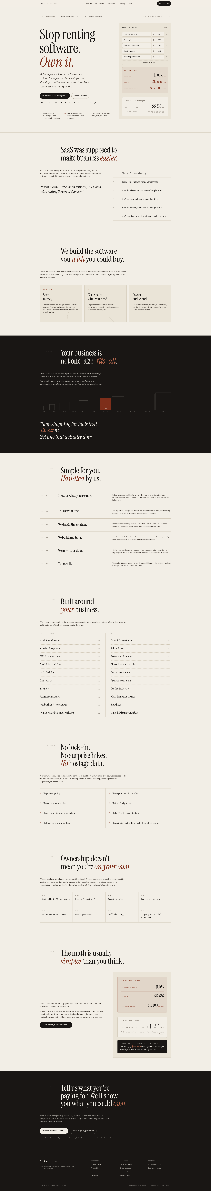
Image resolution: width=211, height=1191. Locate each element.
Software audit (125, 1175)
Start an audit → (164, 3)
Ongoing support (126, 1168)
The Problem (87, 4)
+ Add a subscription (145, 62)
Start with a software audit (54, 1131)
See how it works (80, 96)
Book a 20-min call (155, 1168)
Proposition (95, 1168)
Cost (130, 4)
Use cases (94, 1175)
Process (94, 1172)
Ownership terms (126, 1164)
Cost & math (124, 1172)
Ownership (121, 4)
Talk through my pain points (83, 1131)
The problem (96, 1164)
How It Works (99, 4)
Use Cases (111, 4)
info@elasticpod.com (156, 1164)
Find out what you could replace (56, 1025)
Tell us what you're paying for (54, 96)
